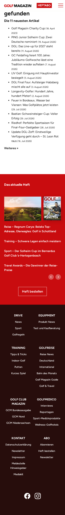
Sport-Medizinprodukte (46, 418)
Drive (18, 315)
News (18, 321)
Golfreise (47, 348)
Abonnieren (46, 444)
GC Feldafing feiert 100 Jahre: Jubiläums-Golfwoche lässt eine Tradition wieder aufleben (32, 60)
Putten (18, 367)
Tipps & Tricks (18, 354)
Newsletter (18, 451)
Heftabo (44, 5)
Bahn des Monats (47, 373)
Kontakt (18, 438)
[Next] (58, 277)
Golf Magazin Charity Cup (28, 28)
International (46, 367)
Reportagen (47, 412)
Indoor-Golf (18, 360)
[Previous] (51, 277)
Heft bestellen (32, 291)
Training (18, 348)
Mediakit (18, 474)
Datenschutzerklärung (18, 444)
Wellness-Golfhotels (46, 424)
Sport (18, 328)
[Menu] (60, 5)
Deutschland (46, 360)
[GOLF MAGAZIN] (17, 5)
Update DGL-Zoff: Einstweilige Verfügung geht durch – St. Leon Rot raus (34, 136)
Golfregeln (18, 334)
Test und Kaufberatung (46, 328)
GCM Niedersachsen (18, 422)
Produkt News (46, 321)
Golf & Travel (46, 386)
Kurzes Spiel (18, 373)
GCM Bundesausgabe (18, 410)
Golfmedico (46, 399)
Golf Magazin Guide (46, 379)
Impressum (18, 457)
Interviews (47, 405)
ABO (47, 438)
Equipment (46, 315)
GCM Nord (18, 416)
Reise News (47, 354)
